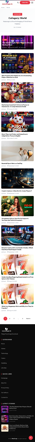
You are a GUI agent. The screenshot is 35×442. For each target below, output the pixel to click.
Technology (4, 353)
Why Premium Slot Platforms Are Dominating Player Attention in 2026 (17, 76)
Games (5, 39)
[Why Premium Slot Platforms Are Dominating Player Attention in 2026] (17, 63)
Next (27, 318)
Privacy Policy (5, 388)
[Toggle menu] (32, 2)
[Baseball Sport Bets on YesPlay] (17, 151)
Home (2, 7)
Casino (3, 358)
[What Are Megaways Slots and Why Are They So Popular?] (17, 294)
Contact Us (4, 397)
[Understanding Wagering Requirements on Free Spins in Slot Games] (17, 265)
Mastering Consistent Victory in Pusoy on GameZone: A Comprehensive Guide (15, 106)
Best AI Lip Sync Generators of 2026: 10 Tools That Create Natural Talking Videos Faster (21, 417)
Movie (3, 344)
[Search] (18, 2)
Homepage (4, 378)
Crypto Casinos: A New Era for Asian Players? (17, 191)
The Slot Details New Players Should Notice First (20, 407)
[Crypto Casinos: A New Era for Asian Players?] (17, 178)
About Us (3, 383)
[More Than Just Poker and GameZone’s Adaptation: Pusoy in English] (17, 122)
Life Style (3, 368)
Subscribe (25, 2)
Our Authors (4, 392)
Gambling (4, 363)
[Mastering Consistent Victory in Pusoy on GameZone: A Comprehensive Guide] (17, 92)
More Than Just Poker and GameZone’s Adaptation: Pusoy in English (15, 135)
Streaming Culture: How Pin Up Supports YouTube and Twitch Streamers (15, 219)
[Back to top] (31, 438)
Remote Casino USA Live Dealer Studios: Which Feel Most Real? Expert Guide (17, 248)
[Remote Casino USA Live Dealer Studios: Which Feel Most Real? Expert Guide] (17, 235)
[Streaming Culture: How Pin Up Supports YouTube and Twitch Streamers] (17, 206)
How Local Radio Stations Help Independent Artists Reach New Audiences (19, 426)
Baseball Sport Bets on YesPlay (12, 163)
